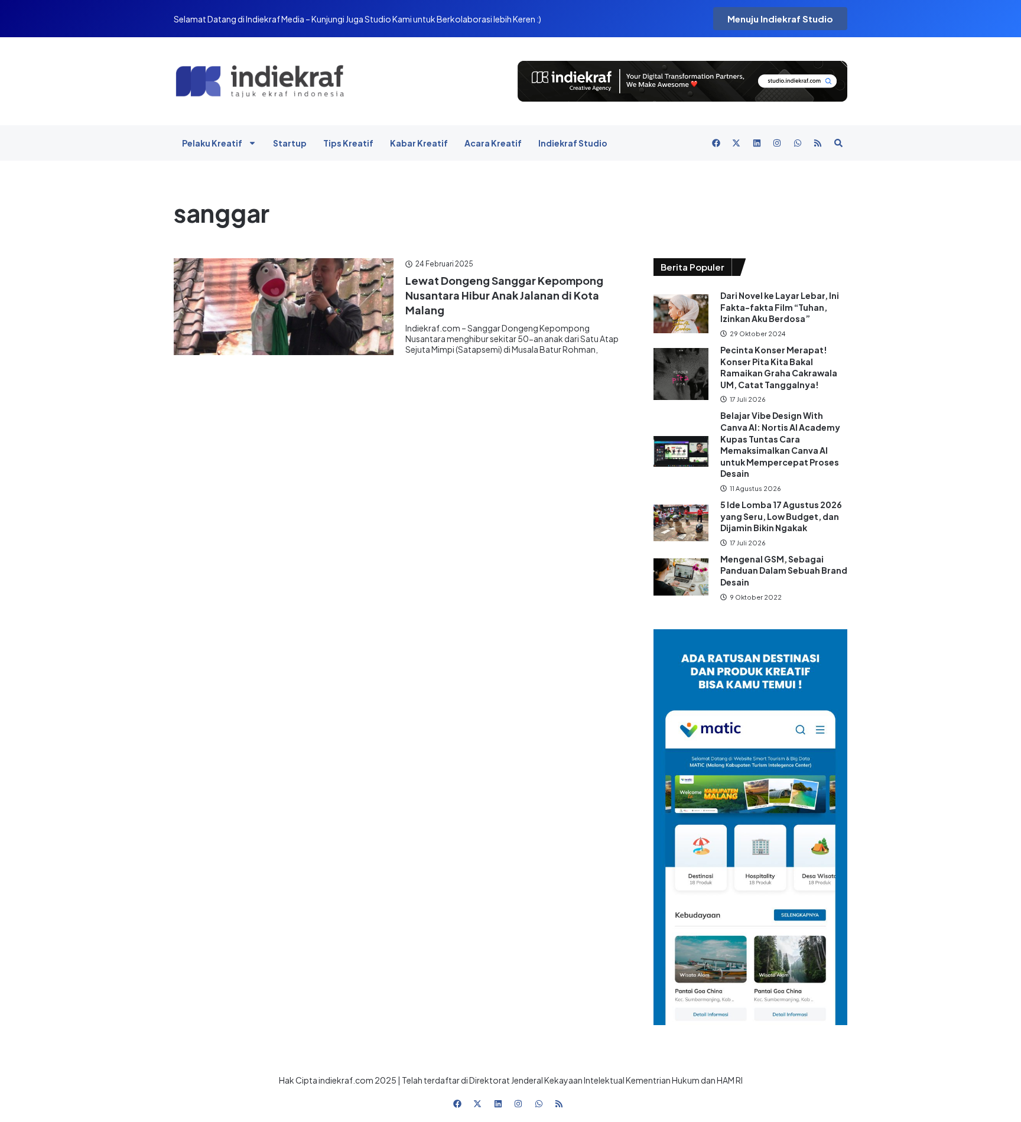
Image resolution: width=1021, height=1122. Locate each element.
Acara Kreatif (493, 143)
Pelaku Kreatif (212, 143)
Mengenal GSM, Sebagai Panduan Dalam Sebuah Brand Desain (783, 570)
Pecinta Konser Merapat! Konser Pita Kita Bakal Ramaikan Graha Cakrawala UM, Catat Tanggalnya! (778, 367)
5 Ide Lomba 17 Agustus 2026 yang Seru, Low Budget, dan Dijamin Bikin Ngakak (781, 516)
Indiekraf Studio (572, 143)
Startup (290, 143)
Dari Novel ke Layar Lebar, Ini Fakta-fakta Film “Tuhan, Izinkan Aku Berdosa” (779, 307)
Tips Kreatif (348, 143)
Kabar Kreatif (419, 143)
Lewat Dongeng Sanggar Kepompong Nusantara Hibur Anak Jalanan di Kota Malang (504, 295)
